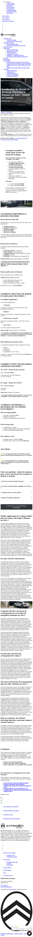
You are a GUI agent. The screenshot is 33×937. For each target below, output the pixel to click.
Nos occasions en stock (12, 44)
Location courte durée (12, 76)
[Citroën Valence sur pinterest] (4, 31)
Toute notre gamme (11, 40)
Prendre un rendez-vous (12, 49)
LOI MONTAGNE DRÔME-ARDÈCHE (17, 56)
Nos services (7, 859)
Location (6, 58)
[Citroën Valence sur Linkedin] (4, 27)
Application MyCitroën (12, 54)
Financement (7, 59)
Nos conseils (7, 60)
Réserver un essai (8, 47)
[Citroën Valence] (8, 36)
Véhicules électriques (12, 70)
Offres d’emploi (7, 870)
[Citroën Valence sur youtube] (5, 26)
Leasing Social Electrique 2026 (14, 41)
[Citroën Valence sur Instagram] (4, 29)
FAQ (5, 872)
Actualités (6, 69)
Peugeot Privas (10, 9)
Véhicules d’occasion (12, 856)
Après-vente (7, 48)
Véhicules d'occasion (9, 42)
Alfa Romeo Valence (12, 11)
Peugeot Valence (11, 7)
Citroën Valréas (10, 3)
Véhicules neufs (7, 38)
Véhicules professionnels (13, 74)
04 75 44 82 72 (4, 885)
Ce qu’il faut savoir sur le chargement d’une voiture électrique (14, 139)
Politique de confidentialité (7, 933)
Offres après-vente (11, 52)
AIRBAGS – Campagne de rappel (15, 55)
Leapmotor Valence (11, 10)
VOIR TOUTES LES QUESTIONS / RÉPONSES (16, 506)
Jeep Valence (10, 13)
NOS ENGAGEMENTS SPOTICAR (16, 45)
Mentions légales (19, 933)
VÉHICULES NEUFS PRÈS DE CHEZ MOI (18, 67)
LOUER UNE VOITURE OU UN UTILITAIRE (19, 63)
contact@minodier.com (6, 886)
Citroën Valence (11, 4)
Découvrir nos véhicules (9, 852)
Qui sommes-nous (8, 875)
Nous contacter (7, 867)
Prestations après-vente (12, 51)
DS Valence (10, 6)
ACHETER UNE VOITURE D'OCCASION (18, 62)
